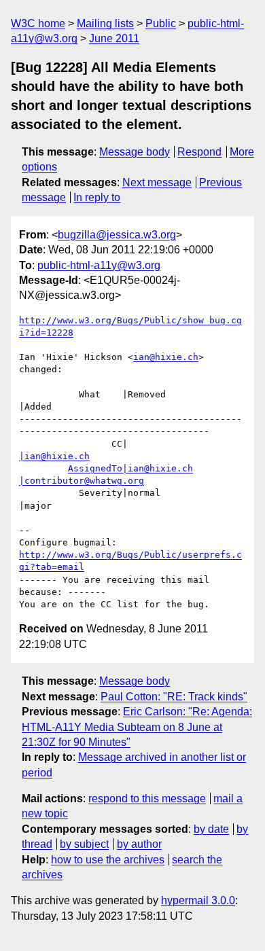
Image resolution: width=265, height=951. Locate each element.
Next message (157, 182)
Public (160, 23)
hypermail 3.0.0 (198, 900)
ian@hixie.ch (165, 357)
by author (139, 844)
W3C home (38, 23)
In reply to (96, 197)
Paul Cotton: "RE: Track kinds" (174, 696)
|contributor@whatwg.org (81, 481)
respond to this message (147, 798)
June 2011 (114, 38)
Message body (134, 152)
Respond (199, 152)
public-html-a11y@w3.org (98, 265)
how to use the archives (107, 859)
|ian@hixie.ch (54, 456)
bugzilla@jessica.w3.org (117, 234)
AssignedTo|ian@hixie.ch (130, 468)
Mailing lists (105, 23)
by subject (84, 844)
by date (211, 829)
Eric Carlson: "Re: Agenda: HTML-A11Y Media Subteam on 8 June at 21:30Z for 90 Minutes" (137, 727)
